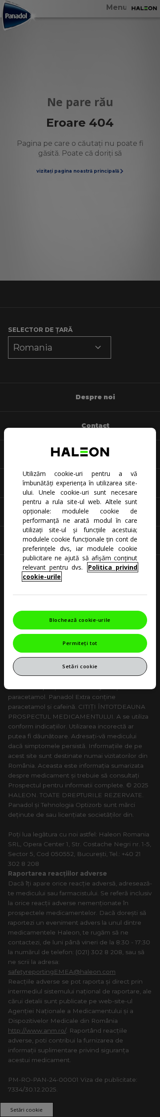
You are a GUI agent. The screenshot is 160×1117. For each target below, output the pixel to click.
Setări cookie (79, 666)
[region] (80, 558)
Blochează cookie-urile (80, 619)
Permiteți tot (80, 643)
